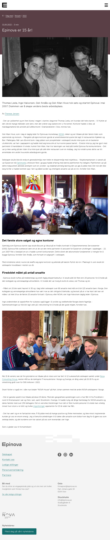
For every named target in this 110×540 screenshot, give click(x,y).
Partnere (6, 475)
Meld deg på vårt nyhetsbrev (19, 531)
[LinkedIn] (71, 455)
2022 (25, 16)
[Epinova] (4, 5)
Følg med (9, 16)
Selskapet (7, 454)
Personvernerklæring (12, 469)
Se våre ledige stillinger (12, 494)
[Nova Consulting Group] (27, 515)
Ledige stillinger (10, 464)
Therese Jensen (12, 113)
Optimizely (21, 163)
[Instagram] (65, 455)
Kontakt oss (8, 459)
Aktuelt (18, 16)
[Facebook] (59, 455)
